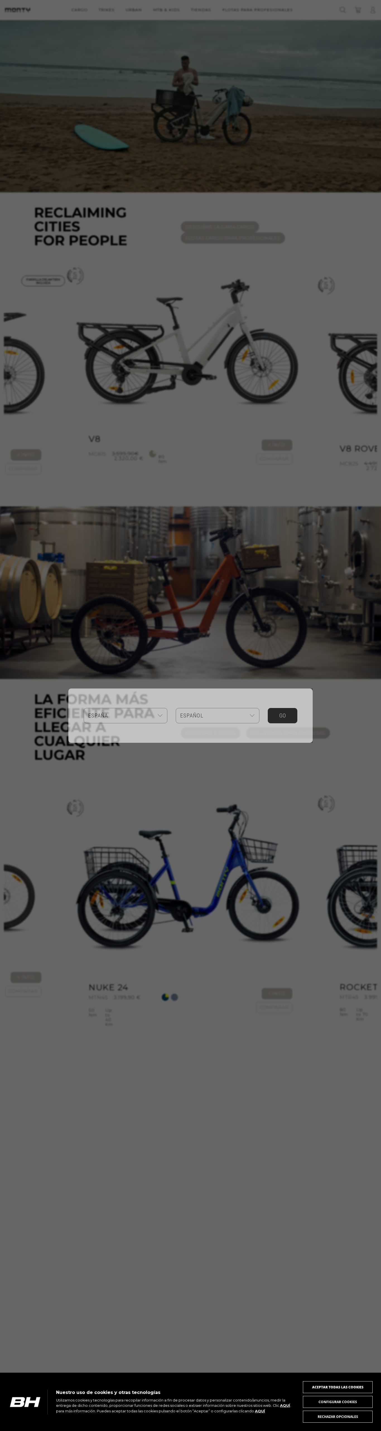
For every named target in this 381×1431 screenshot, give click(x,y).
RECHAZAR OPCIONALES (338, 1416)
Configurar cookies (338, 1402)
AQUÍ (285, 1405)
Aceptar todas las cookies (337, 1387)
